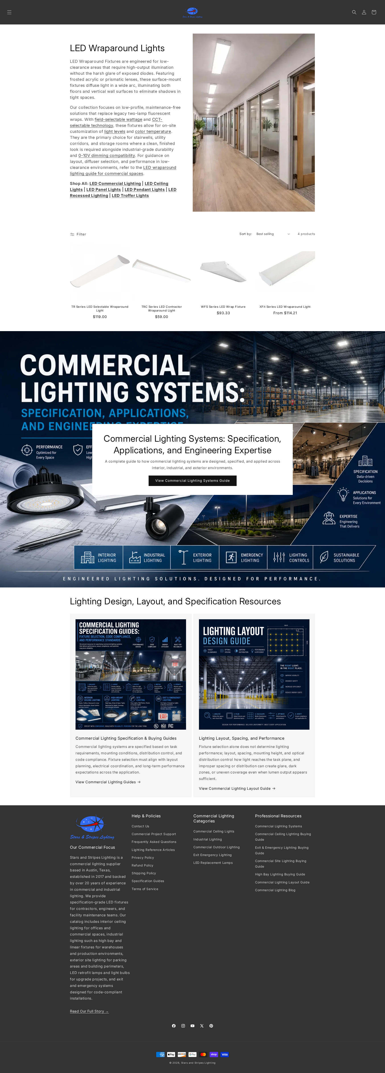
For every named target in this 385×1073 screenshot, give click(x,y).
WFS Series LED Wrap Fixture (223, 306)
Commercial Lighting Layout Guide (282, 882)
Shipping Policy (144, 873)
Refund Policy (143, 865)
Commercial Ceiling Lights (213, 831)
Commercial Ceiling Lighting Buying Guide (283, 836)
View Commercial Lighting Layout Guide (234, 788)
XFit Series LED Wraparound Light (285, 306)
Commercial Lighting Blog (275, 890)
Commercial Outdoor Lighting (216, 847)
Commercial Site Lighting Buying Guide (281, 863)
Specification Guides (148, 881)
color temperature (153, 131)
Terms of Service (145, 889)
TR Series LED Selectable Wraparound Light (100, 308)
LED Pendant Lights (145, 189)
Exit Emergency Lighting (212, 855)
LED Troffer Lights (130, 195)
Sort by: (246, 234)
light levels (114, 131)
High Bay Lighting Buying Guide (280, 874)
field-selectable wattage (118, 119)
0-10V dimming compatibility (106, 155)
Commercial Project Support (154, 834)
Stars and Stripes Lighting (198, 1062)
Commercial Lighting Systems (278, 826)
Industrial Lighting (207, 839)
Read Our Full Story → (89, 1011)
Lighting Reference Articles (153, 850)
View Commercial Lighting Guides (106, 782)
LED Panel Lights (103, 189)
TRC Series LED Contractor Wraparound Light (161, 308)
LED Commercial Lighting (115, 183)
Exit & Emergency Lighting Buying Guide (282, 850)
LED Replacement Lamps (213, 862)
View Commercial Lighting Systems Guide (192, 480)
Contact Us (140, 826)
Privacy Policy (143, 857)
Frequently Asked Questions (154, 842)
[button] (9, 12)
